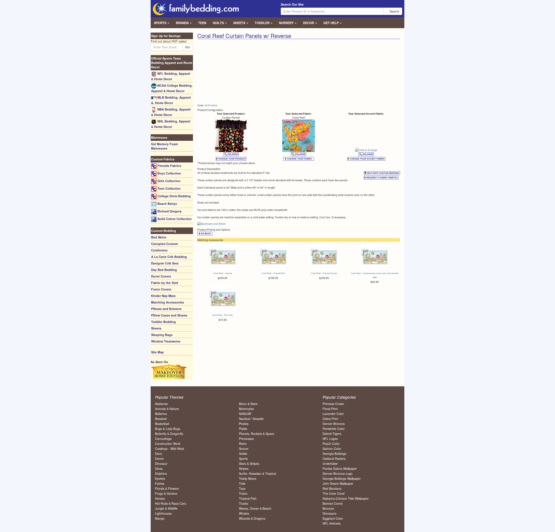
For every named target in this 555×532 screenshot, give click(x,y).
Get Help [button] (331, 23)
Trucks (243, 503)
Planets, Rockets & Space (256, 433)
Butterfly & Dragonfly (169, 433)
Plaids (243, 428)
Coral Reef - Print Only (222, 315)
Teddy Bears (247, 478)
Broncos (328, 508)
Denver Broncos (334, 423)
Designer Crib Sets (165, 263)
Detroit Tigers (332, 433)
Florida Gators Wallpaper (340, 468)
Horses (160, 498)
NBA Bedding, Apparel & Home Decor (171, 112)
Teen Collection (169, 188)
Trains (243, 493)
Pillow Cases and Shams (169, 315)
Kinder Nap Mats (163, 296)
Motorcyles (246, 408)
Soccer (243, 448)
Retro (242, 443)
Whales (244, 513)
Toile (242, 483)
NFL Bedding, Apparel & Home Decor (170, 76)
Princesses (246, 438)
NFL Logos (330, 438)
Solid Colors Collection (174, 219)
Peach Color (331, 443)
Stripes (243, 468)
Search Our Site (292, 4)
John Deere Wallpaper (338, 483)
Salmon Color (332, 448)
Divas (159, 468)
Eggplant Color (333, 518)
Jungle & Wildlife (166, 508)
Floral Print (330, 408)
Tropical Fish (247, 498)
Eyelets (160, 478)
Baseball (161, 418)
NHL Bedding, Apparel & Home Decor (170, 124)
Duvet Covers (161, 276)
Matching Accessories (167, 302)
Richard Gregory (169, 211)
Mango (160, 518)
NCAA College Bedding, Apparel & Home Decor (172, 88)
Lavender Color (333, 413)
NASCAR (245, 413)
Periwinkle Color (334, 428)
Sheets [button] (239, 23)
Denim (159, 458)
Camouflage (163, 438)
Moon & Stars (248, 403)
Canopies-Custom (164, 244)
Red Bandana (332, 488)
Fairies (159, 483)
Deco (158, 453)
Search (394, 11)
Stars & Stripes (249, 463)
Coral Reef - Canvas (222, 273)
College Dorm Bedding (174, 196)
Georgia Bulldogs (334, 453)
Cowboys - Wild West (169, 448)
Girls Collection (168, 181)
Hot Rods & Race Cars (170, 503)
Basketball (162, 423)
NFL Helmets (332, 523)
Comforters (159, 250)
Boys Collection (169, 173)
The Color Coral (333, 493)
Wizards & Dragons (252, 518)
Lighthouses (163, 513)
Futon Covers (161, 289)
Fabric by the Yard (164, 283)
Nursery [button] (286, 23)
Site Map (157, 352)
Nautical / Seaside (251, 418)
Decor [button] (309, 23)
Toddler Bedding (163, 322)
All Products (211, 105)
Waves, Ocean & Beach (255, 508)
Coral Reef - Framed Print (273, 273)
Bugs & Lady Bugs (167, 428)
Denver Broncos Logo (338, 473)
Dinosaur (161, 463)
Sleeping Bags (162, 335)
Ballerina (161, 413)
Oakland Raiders (334, 458)
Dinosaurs (329, 513)
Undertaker (330, 463)
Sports (243, 458)
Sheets (156, 328)
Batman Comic (333, 503)
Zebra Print (330, 418)
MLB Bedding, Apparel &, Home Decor (171, 100)
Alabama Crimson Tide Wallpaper (346, 498)
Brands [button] (182, 23)
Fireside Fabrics (169, 165)
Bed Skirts (158, 237)
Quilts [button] (219, 23)
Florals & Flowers (167, 488)
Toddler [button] (262, 23)
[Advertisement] (246, 71)
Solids (243, 453)
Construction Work (167, 443)
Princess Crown (333, 403)
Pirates (243, 423)
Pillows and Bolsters (166, 309)
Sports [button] (160, 23)
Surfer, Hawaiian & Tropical (257, 473)
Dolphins (161, 473)
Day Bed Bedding (164, 270)
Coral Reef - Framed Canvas (324, 273)
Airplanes (161, 403)
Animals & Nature (167, 408)
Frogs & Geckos (166, 493)
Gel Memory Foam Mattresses (164, 146)
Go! (187, 47)
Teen (202, 23)
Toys (242, 488)
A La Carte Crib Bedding (169, 257)
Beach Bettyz (167, 203)
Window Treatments (165, 341)
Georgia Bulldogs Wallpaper (342, 478)
